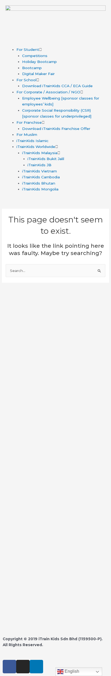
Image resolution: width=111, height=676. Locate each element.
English (71, 671)
